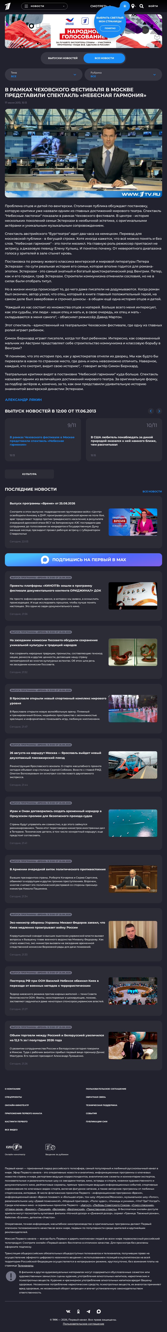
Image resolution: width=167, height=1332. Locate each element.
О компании (12, 1089)
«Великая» (59, 1209)
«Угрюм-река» (14, 1209)
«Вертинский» (76, 1209)
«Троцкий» (44, 1209)
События (91, 1113)
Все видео (11, 1129)
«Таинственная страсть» (101, 1209)
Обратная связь (96, 1097)
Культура (29, 474)
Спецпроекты (13, 1097)
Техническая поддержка (101, 1105)
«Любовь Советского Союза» (111, 1205)
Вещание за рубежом (56, 1154)
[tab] (63, 58)
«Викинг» (30, 1209)
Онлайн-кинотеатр (17, 1105)
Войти (153, 6)
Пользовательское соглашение (106, 1089)
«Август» (85, 1205)
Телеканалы (25, 1265)
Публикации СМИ (96, 1121)
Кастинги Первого (16, 1121)
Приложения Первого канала (23, 1113)
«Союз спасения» (142, 1205)
